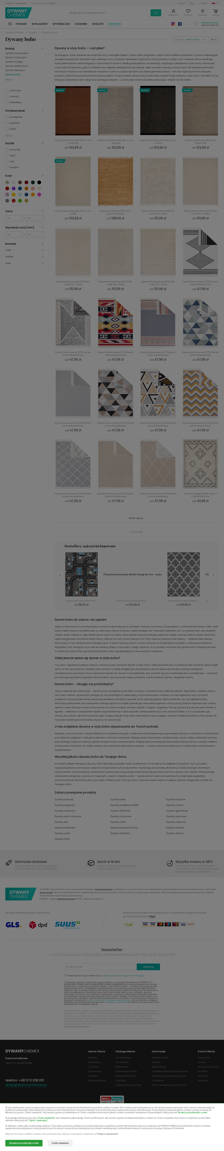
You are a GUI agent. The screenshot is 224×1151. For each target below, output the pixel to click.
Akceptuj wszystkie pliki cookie (24, 1143)
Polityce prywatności (107, 1134)
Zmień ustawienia (60, 1143)
